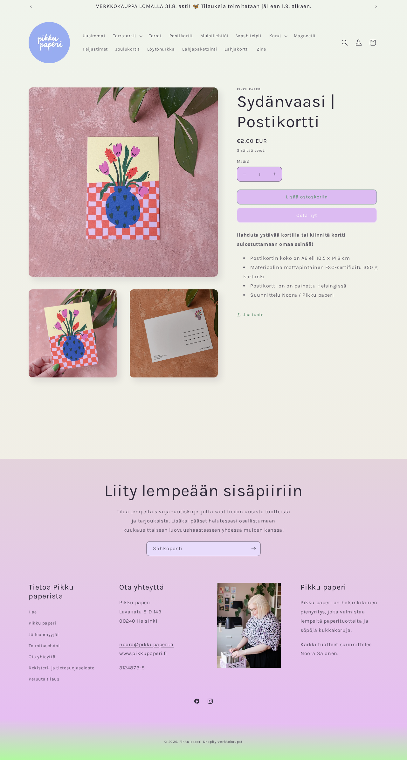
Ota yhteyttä (42, 657)
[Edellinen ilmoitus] (31, 6)
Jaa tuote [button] (253, 314)
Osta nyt (306, 215)
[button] (127, 36)
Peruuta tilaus (44, 679)
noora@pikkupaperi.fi (146, 644)
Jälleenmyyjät (44, 634)
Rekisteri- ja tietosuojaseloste (61, 668)
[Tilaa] (253, 548)
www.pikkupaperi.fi (143, 653)
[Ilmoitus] (376, 6)
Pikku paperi (42, 623)
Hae (33, 612)
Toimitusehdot (44, 645)
